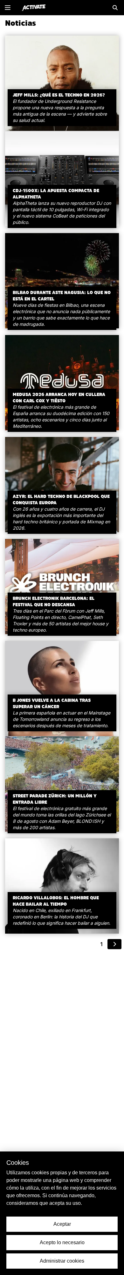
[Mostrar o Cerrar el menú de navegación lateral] (7, 7)
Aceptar (62, 1224)
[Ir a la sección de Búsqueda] (115, 8)
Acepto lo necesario (62, 1242)
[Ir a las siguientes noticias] (114, 944)
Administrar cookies (62, 1261)
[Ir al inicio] (34, 7)
